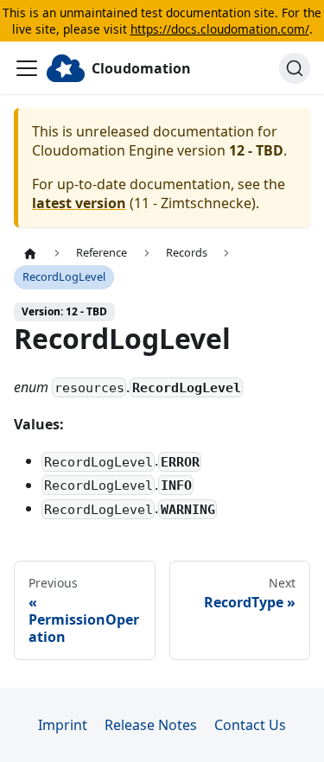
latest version (79, 203)
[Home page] (30, 253)
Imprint (62, 724)
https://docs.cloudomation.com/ (219, 29)
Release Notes (151, 724)
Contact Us (250, 724)
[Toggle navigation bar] (27, 68)
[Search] (294, 68)
